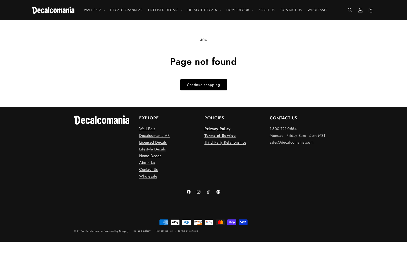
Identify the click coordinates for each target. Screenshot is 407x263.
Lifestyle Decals (152, 149)
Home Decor (150, 155)
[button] (94, 10)
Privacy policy (164, 231)
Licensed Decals (153, 142)
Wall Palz (147, 128)
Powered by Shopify (116, 231)
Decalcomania (94, 231)
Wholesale (148, 176)
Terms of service (188, 231)
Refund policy (142, 231)
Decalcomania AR (154, 135)
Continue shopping (203, 84)
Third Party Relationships (225, 142)
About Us (147, 162)
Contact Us (148, 169)
